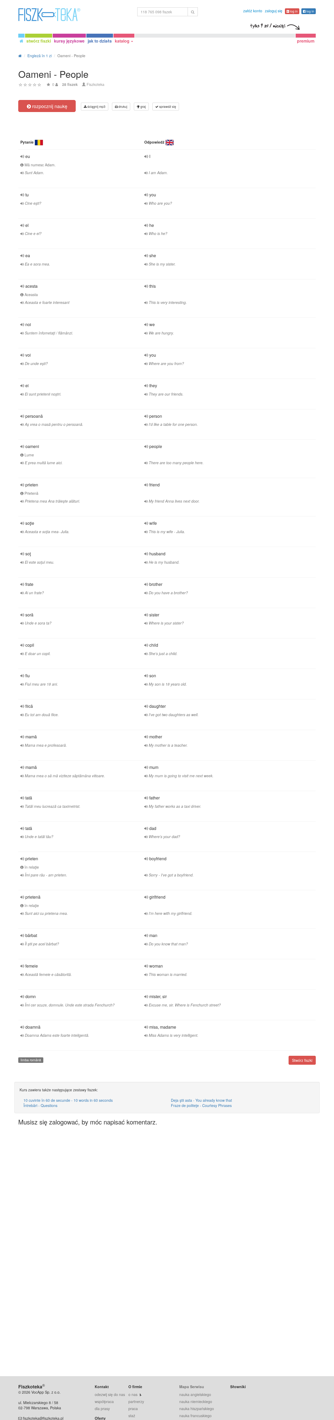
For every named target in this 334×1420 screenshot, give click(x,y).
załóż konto (252, 10)
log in (293, 11)
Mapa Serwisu (191, 1386)
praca (133, 1408)
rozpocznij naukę (49, 106)
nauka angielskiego (195, 1394)
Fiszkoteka (95, 84)
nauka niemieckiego (195, 1401)
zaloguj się (273, 10)
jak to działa (100, 41)
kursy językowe (69, 41)
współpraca (104, 1401)
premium (305, 41)
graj (143, 106)
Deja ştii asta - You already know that (201, 1100)
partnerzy (136, 1401)
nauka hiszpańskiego (196, 1408)
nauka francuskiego (195, 1415)
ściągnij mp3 (96, 106)
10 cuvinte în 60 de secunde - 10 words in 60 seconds (68, 1100)
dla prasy (102, 1408)
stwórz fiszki (38, 41)
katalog (122, 41)
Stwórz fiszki (302, 1060)
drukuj (122, 106)
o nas (133, 1394)
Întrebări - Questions (40, 1105)
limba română (31, 1059)
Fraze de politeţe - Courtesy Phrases (201, 1105)
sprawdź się (167, 106)
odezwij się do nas (110, 1394)
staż (131, 1415)
